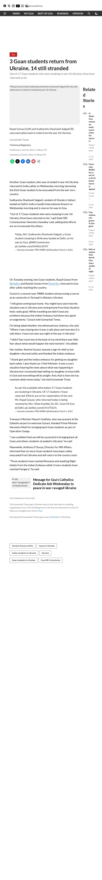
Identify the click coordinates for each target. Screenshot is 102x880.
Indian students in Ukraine (24, 553)
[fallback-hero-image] (85, 113)
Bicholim (15, 283)
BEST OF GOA (45, 13)
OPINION (78, 13)
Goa (40, 510)
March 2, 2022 (66, 249)
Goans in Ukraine (47, 545)
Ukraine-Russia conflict (22, 545)
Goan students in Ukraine (23, 560)
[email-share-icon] (33, 162)
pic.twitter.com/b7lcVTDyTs (41, 407)
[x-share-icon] (17, 162)
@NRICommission (39, 242)
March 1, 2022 (66, 411)
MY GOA (29, 13)
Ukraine (45, 553)
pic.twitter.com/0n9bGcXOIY (31, 246)
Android (54, 517)
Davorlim (53, 283)
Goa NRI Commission (50, 560)
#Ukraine (42, 238)
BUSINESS (62, 13)
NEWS (16, 13)
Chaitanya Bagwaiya (20, 144)
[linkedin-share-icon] (28, 162)
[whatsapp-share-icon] (12, 162)
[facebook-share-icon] (23, 162)
